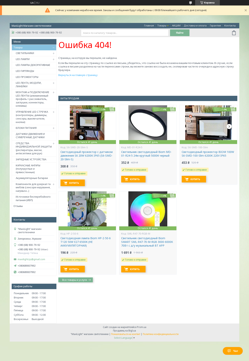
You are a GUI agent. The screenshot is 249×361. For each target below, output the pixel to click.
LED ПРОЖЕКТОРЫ (27, 77)
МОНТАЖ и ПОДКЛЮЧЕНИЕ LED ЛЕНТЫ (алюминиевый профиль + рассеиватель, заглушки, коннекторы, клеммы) (32, 98)
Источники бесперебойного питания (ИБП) (33, 198)
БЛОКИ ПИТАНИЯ (26, 128)
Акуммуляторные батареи (32, 178)
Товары (161, 25)
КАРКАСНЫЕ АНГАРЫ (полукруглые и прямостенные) (28, 169)
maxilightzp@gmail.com (31, 259)
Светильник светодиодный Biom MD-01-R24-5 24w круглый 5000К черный (146, 153)
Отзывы (18, 206)
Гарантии (215, 25)
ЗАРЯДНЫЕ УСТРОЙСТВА (31, 159)
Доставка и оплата (195, 25)
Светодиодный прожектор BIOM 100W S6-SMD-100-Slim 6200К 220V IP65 (208, 153)
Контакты (230, 25)
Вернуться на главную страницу (78, 75)
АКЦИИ (176, 25)
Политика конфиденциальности (161, 334)
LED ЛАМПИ (23, 59)
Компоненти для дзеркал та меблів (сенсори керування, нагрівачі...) (33, 187)
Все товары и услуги (74, 280)
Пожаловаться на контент (125, 334)
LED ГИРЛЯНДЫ (25, 71)
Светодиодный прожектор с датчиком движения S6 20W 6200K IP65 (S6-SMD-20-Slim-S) (86, 155)
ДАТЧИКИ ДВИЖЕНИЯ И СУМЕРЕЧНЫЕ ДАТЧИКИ (30, 135)
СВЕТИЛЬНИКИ (25, 53)
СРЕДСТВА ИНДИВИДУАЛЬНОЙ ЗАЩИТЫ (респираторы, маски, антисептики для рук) (34, 148)
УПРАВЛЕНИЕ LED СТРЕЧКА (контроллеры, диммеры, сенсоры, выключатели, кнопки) (32, 117)
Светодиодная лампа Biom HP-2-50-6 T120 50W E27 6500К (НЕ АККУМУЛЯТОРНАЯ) (85, 241)
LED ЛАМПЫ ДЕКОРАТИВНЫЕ (33, 65)
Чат (235, 350)
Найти (179, 32)
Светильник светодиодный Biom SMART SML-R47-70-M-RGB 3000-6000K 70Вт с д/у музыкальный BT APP (147, 241)
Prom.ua (141, 327)
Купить (74, 183)
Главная (149, 25)
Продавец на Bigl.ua (124, 330)
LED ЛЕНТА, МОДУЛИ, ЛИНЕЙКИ (28, 84)
